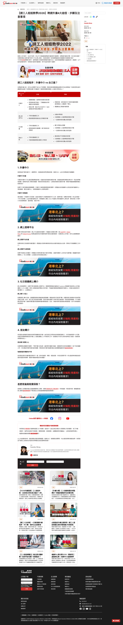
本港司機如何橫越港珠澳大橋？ (73, 593)
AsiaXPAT (63, 232)
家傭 (86, 41)
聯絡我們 (23, 608)
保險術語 (67, 584)
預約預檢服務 (88, 589)
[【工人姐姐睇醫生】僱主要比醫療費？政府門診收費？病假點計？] (31, 542)
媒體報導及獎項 (69, 589)
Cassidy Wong (88, 23)
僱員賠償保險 (69, 348)
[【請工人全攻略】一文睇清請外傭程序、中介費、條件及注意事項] (31, 510)
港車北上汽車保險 (41, 584)
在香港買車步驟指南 (90, 586)
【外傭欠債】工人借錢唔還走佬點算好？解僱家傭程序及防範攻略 (63, 492)
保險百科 (22, 9)
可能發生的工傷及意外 (52, 389)
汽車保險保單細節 (69, 591)
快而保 (23, 60)
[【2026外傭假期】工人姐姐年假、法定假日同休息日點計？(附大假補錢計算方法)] (31, 478)
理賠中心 (67, 586)
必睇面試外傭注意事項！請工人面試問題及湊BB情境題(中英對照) (63, 524)
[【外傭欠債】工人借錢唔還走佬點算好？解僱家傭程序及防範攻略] (63, 478)
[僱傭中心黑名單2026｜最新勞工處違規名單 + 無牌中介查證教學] (63, 542)
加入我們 (23, 603)
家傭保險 (53, 579)
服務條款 (34, 615)
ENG (99, 3)
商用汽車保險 (40, 589)
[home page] (18, 9)
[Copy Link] (96, 16)
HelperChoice (27, 234)
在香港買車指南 (89, 579)
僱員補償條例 (26, 390)
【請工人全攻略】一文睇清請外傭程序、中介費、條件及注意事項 (31, 524)
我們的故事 (24, 601)
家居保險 (53, 584)
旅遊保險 (53, 581)
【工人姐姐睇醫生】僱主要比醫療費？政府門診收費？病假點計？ (31, 556)
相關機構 (24, 615)
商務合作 (23, 606)
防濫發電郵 (55, 615)
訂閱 (26, 588)
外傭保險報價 (33, 433)
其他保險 (53, 589)
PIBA (29, 615)
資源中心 (67, 581)
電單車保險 (40, 586)
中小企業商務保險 (55, 586)
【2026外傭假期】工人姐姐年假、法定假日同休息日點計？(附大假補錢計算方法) (30, 492)
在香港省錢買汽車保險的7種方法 (93, 584)
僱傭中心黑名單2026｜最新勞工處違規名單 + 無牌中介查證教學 (63, 556)
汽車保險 (39, 579)
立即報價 (117, 3)
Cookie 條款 (47, 615)
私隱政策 (40, 615)
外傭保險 (27, 428)
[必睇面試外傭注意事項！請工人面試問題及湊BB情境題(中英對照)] (63, 510)
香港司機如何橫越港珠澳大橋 (92, 581)
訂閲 (32, 465)
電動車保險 (40, 581)
